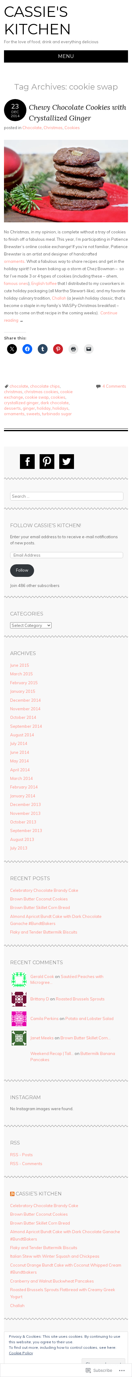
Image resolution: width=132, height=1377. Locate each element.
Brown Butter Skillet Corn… (85, 1037)
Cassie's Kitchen (37, 20)
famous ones (16, 283)
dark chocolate (55, 402)
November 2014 (25, 708)
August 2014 (22, 734)
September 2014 (26, 726)
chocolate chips (45, 386)
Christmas (53, 127)
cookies (58, 397)
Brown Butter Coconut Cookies (39, 898)
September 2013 (26, 830)
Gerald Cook (42, 976)
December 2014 (25, 700)
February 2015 (24, 682)
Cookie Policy (21, 1353)
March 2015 (21, 673)
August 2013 (22, 839)
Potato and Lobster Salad (89, 1018)
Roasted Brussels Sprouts (80, 998)
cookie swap (37, 397)
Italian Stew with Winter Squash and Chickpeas (54, 1256)
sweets (33, 413)
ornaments (14, 261)
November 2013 (25, 813)
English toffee (44, 283)
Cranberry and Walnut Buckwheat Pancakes (52, 1281)
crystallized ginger (21, 402)
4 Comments (114, 386)
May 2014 (19, 760)
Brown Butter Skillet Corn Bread (40, 907)
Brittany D (39, 998)
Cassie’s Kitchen (39, 1194)
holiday (44, 408)
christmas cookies (41, 391)
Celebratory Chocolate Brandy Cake (44, 890)
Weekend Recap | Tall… (52, 1053)
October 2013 (23, 821)
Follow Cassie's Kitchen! (45, 525)
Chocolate (32, 127)
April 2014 (20, 769)
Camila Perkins (44, 1018)
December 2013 (25, 804)
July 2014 (18, 743)
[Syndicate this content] (12, 1194)
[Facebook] (27, 461)
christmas (13, 391)
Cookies (72, 127)
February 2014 (24, 786)
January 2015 (22, 691)
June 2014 (19, 752)
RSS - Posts (21, 1154)
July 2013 (18, 848)
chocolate (19, 386)
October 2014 (23, 717)
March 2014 (21, 778)
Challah (59, 298)
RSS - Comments (26, 1163)
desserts (12, 408)
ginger (29, 408)
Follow (22, 570)
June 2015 (19, 665)
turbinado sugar (57, 413)
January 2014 (22, 795)
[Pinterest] (47, 461)
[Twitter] (66, 461)
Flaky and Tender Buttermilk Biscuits (43, 932)
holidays (60, 408)
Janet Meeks (42, 1037)
